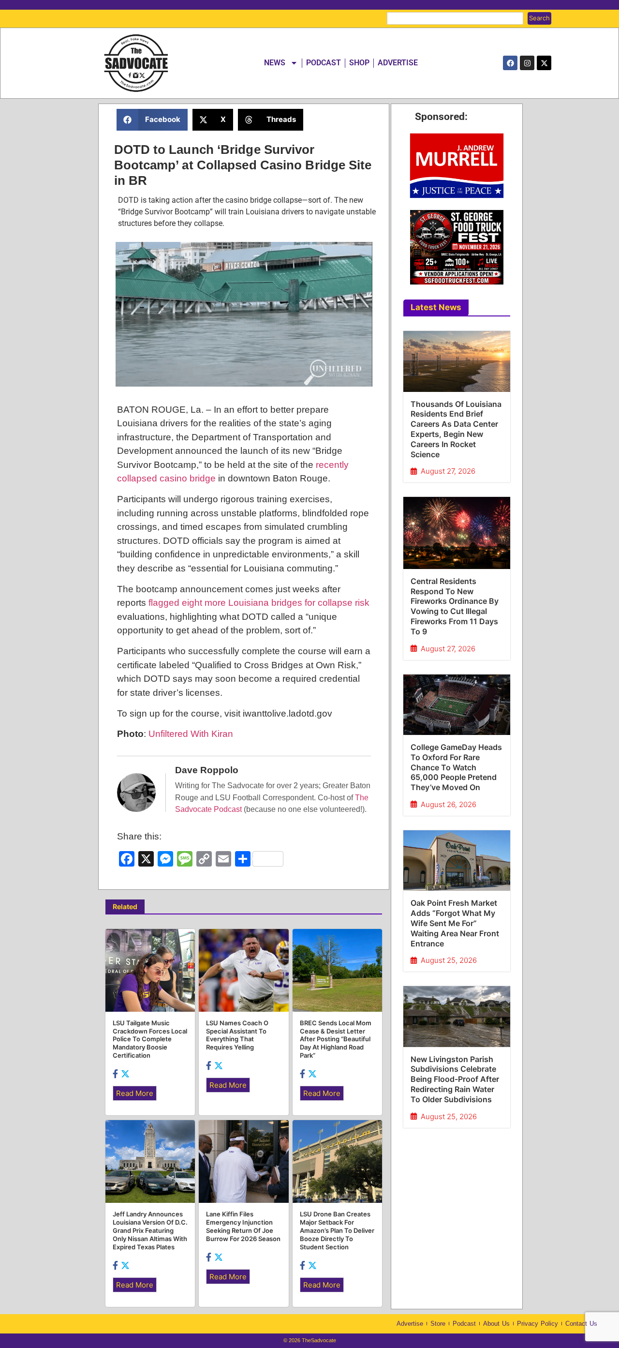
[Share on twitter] (125, 1073)
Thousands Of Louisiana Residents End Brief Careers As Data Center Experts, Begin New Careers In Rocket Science (456, 429)
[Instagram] (527, 63)
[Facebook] (510, 63)
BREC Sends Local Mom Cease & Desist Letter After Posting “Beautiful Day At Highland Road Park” (335, 1039)
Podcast (464, 1323)
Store (437, 1323)
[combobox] (455, 18)
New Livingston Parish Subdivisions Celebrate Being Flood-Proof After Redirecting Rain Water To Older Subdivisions (455, 1079)
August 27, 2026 (448, 471)
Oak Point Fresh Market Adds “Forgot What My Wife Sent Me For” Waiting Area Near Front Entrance (455, 923)
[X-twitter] (544, 63)
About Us (496, 1323)
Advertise (410, 1323)
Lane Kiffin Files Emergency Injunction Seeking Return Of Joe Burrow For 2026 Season (243, 1226)
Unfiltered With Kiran (190, 734)
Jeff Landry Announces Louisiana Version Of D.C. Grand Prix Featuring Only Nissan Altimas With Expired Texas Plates (150, 1230)
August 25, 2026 (449, 960)
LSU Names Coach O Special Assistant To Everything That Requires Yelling (237, 1035)
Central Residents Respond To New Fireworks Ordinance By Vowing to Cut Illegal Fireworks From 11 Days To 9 (455, 606)
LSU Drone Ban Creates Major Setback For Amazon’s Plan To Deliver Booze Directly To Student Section (337, 1230)
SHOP (359, 62)
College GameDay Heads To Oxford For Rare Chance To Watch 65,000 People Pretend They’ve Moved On (456, 767)
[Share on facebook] (116, 1073)
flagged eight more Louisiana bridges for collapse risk (258, 603)
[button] (152, 120)
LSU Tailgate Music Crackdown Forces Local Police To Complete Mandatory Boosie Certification (150, 1039)
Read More (134, 1093)
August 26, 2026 (448, 804)
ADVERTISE (398, 62)
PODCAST (323, 62)
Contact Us (581, 1323)
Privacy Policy (537, 1323)
